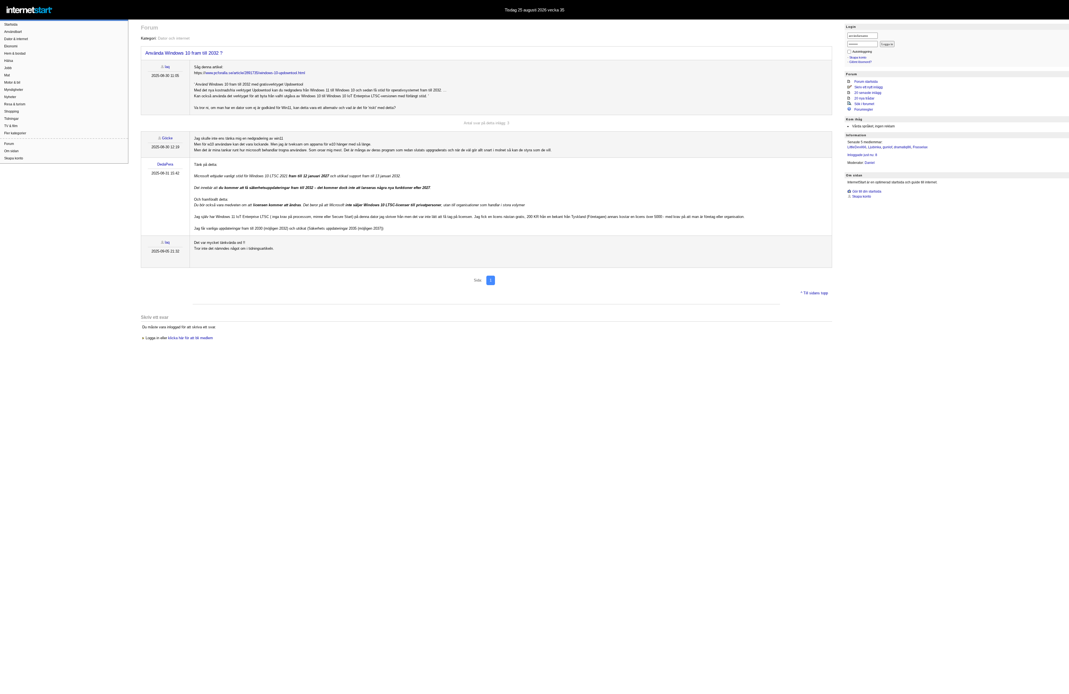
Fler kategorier (15, 133)
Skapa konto (13, 158)
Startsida (11, 24)
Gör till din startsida (866, 191)
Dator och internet (174, 38)
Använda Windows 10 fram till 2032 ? (183, 53)
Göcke (167, 138)
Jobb (8, 68)
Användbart (13, 32)
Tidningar (11, 119)
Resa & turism (14, 104)
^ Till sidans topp (814, 293)
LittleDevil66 (856, 147)
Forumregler (863, 109)
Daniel (870, 163)
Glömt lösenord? (860, 62)
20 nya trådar (864, 98)
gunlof (887, 147)
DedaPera (165, 164)
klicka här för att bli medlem (190, 338)
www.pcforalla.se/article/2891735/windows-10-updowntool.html (255, 73)
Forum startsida (866, 82)
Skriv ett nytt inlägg (868, 87)
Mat (7, 75)
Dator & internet (16, 39)
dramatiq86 (902, 147)
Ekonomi (11, 46)
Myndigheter (13, 90)
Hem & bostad (15, 53)
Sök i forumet (864, 104)
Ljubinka (874, 147)
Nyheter (10, 97)
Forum (9, 144)
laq (167, 67)
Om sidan (11, 151)
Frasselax (920, 147)
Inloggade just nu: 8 (862, 155)
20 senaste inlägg (867, 93)
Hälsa (8, 61)
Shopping (11, 111)
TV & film (11, 126)
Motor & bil (12, 82)
